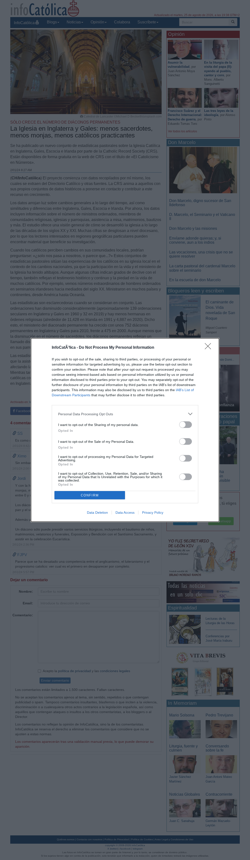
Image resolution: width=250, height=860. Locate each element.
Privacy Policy (152, 512)
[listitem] (125, 413)
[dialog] (125, 430)
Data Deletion (97, 512)
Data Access (125, 512)
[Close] (209, 347)
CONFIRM (90, 495)
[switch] (185, 424)
